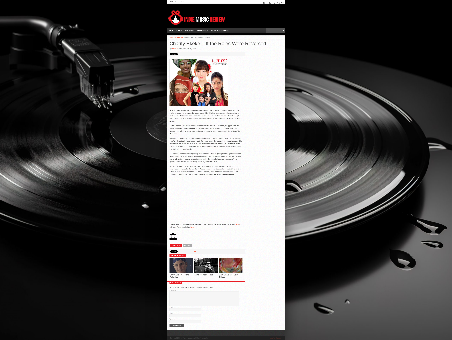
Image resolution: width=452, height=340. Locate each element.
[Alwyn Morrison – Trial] (206, 273)
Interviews (189, 30)
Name (172, 307)
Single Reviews (178, 37)
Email (172, 313)
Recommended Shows (220, 30)
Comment (173, 290)
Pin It (195, 54)
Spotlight (187, 245)
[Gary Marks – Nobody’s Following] (181, 273)
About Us (173, 2)
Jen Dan (175, 49)
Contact (182, 2)
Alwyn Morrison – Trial (203, 275)
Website (172, 319)
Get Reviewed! (202, 30)
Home (171, 30)
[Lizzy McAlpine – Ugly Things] (230, 273)
